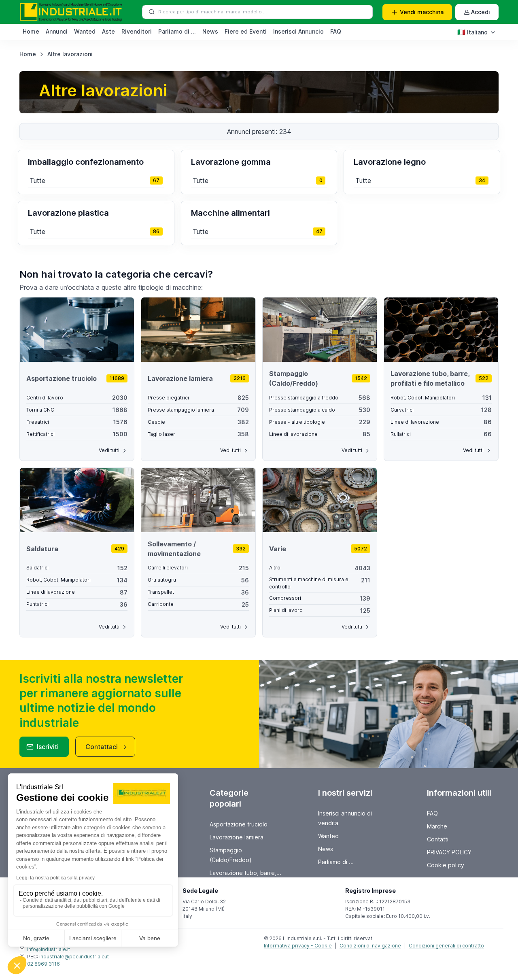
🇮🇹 (472, 32)
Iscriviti (48, 747)
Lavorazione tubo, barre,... (245, 872)
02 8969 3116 (43, 964)
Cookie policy (445, 865)
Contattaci (101, 747)
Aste (108, 31)
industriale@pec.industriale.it (74, 957)
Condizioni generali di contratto (446, 946)
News (210, 31)
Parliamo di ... (177, 31)
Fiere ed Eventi (246, 31)
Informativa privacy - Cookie (298, 946)
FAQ (335, 31)
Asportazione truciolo (238, 824)
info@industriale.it (48, 949)
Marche (437, 826)
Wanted (85, 31)
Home (31, 31)
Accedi (480, 11)
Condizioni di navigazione (370, 946)
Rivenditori (136, 31)
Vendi (422, 11)
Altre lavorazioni (70, 54)
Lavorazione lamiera (236, 837)
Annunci (57, 31)
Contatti (437, 839)
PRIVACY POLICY (449, 852)
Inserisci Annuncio (298, 31)
